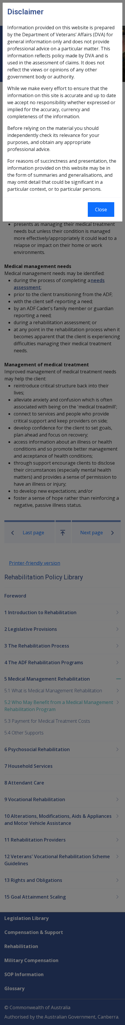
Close (101, 209)
